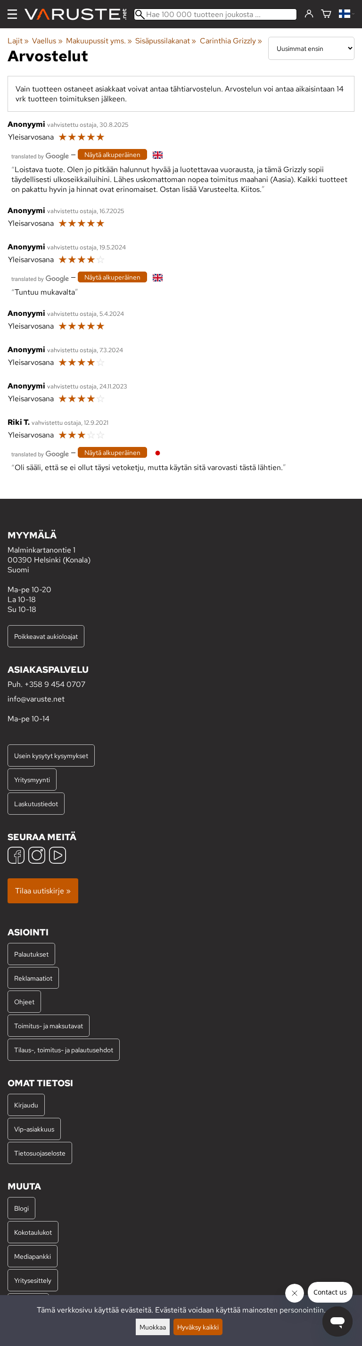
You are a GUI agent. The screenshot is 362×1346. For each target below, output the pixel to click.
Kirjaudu (26, 1104)
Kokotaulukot (33, 1232)
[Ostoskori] (326, 14)
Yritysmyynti (32, 779)
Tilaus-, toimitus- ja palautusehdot (63, 1049)
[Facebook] (16, 856)
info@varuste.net (36, 699)
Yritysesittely (32, 1280)
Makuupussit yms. (99, 41)
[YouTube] (57, 856)
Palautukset (31, 954)
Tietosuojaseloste (40, 1152)
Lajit (18, 41)
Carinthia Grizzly (231, 41)
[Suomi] (346, 14)
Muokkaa (153, 1326)
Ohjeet (24, 1001)
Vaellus (47, 41)
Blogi (21, 1208)
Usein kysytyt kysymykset (51, 755)
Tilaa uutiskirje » (43, 891)
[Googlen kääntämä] (40, 155)
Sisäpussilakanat (165, 41)
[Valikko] (12, 14)
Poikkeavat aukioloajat (46, 636)
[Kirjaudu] (308, 14)
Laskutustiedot (36, 803)
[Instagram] (36, 856)
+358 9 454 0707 (55, 684)
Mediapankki (32, 1256)
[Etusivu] (79, 14)
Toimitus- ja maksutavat (48, 1025)
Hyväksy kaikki (198, 1326)
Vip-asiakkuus (34, 1128)
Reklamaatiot (33, 978)
